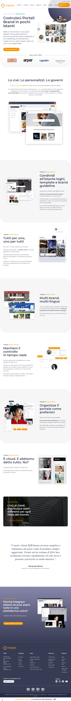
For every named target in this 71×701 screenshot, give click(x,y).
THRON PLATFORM (16, 85)
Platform (11, 14)
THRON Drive (51, 657)
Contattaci (20, 666)
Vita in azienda (20, 660)
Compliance (64, 672)
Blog (63, 657)
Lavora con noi (20, 663)
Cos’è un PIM (64, 663)
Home (5, 14)
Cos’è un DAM (64, 660)
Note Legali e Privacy (64, 669)
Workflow (32, 665)
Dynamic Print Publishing (51, 660)
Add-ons (51, 653)
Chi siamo (20, 657)
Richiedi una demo (62, 5)
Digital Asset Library (34, 657)
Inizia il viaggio (8, 681)
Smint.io (38, 89)
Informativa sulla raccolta (22, 699)
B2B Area (50, 662)
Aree (31, 653)
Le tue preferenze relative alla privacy (41, 699)
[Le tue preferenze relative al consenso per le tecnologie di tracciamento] (2, 699)
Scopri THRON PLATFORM (13, 623)
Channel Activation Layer (36, 669)
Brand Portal (51, 665)
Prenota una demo (11, 49)
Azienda (21, 653)
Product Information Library (35, 660)
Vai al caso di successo (16, 520)
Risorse (64, 653)
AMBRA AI (32, 662)
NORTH (64, 666)
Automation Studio (34, 667)
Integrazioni (51, 667)
